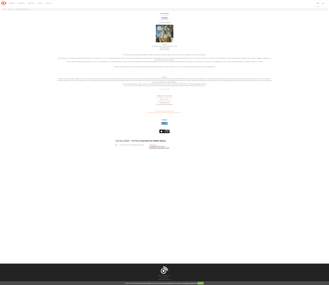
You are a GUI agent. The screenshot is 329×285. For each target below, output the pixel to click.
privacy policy (193, 283)
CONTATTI (48, 3)
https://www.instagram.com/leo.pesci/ (164, 111)
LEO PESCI (164, 18)
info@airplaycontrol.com (164, 279)
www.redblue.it (160, 97)
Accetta (200, 283)
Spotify (167, 89)
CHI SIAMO (11, 3)
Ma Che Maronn (164, 13)
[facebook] (163, 125)
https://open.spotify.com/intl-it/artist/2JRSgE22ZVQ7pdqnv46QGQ (164, 112)
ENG (323, 3)
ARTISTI (40, 3)
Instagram (161, 89)
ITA (318, 3)
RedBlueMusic (165, 99)
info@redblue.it (169, 97)
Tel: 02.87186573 (164, 277)
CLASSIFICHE (21, 3)
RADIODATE (31, 3)
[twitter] (166, 125)
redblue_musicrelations (165, 101)
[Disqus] (164, 193)
